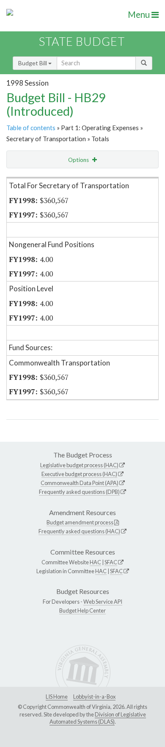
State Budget (82, 41)
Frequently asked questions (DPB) (79, 491)
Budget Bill (33, 63)
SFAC (110, 562)
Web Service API (102, 601)
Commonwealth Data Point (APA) (79, 482)
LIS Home (57, 696)
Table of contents (30, 127)
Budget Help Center (82, 610)
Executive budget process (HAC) (79, 474)
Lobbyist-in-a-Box (94, 696)
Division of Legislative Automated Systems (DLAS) (98, 718)
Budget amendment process (80, 522)
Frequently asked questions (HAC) (79, 531)
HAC (95, 562)
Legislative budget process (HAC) (79, 465)
